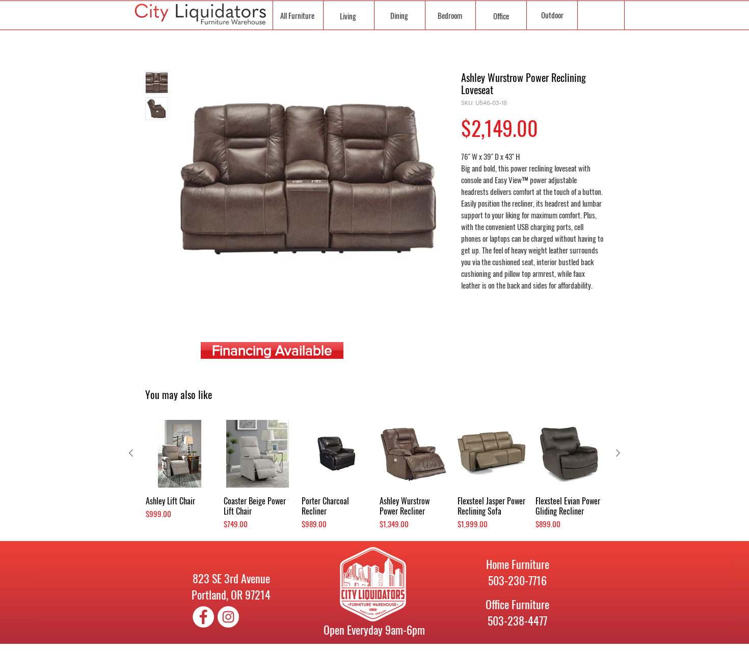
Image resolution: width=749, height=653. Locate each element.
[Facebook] (203, 617)
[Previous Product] (131, 453)
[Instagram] (228, 617)
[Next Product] (618, 453)
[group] (374, 475)
